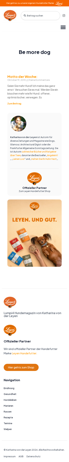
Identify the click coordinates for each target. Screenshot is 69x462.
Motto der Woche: (22, 76)
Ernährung (9, 388)
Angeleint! (52, 155)
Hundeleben (10, 400)
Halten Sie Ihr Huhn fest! (44, 159)
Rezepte (8, 417)
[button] (63, 27)
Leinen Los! (19, 159)
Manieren (8, 405)
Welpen (8, 429)
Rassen (8, 411)
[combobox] (40, 15)
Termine (8, 423)
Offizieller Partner (34, 187)
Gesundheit (10, 394)
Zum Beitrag (14, 103)
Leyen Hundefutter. (24, 353)
